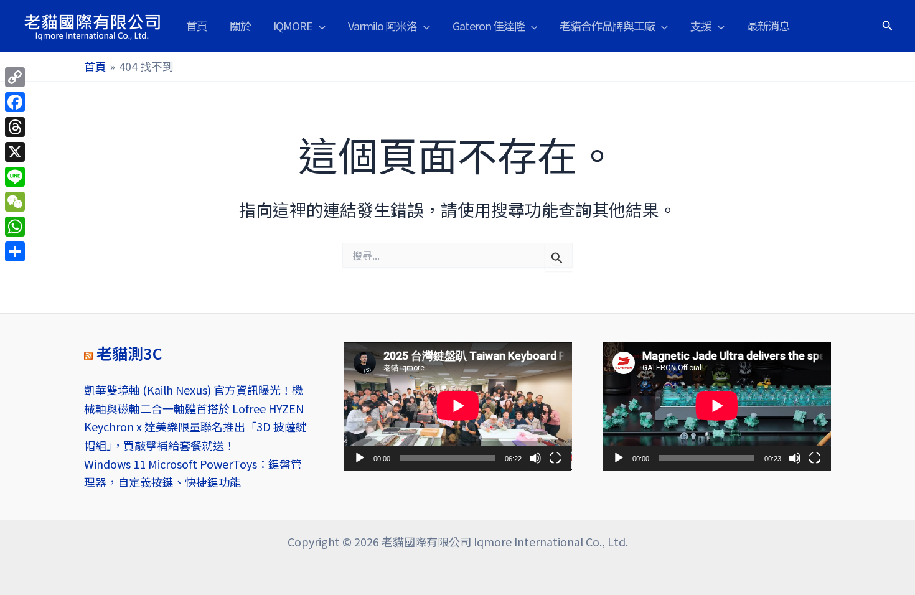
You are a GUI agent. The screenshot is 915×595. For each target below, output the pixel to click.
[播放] (360, 458)
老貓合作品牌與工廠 (607, 25)
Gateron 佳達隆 (489, 25)
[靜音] (535, 458)
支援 (700, 25)
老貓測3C (129, 353)
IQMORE (292, 25)
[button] (319, 26)
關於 (240, 25)
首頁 (196, 25)
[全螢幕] (555, 458)
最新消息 (768, 25)
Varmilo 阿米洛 (382, 25)
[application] (458, 406)
